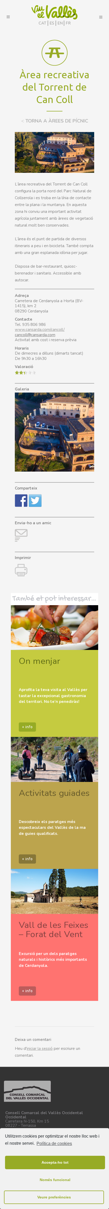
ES (51, 23)
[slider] (25, 372)
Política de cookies (54, 1143)
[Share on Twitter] (35, 500)
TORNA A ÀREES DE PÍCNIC (54, 121)
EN (60, 23)
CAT (42, 23)
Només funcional (55, 1180)
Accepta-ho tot (55, 1162)
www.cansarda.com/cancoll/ (40, 329)
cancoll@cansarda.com (35, 334)
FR (68, 23)
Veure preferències (54, 1197)
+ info (27, 727)
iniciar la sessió (40, 1048)
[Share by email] (21, 535)
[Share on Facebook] (21, 500)
